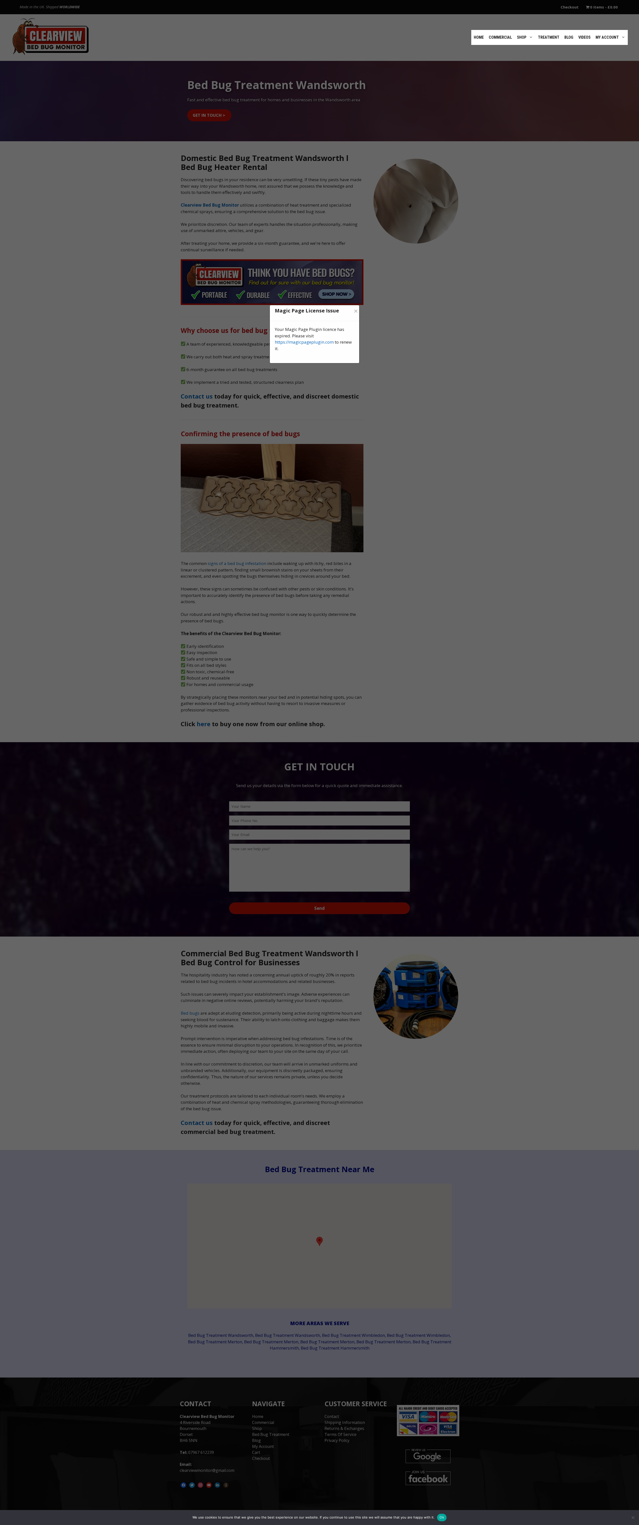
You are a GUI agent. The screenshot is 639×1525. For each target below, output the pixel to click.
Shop (521, 37)
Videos (584, 37)
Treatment (548, 37)
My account (607, 37)
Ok (442, 1517)
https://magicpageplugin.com (304, 342)
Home (479, 37)
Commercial (500, 37)
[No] (632, 1517)
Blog (568, 37)
